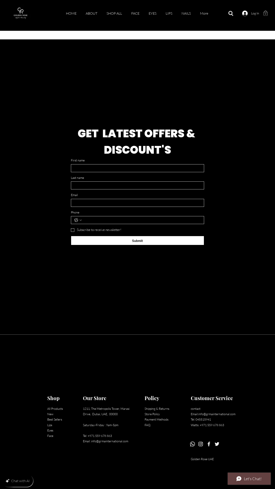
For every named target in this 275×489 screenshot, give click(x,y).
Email (74, 195)
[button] (265, 13)
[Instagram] (201, 444)
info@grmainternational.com (109, 441)
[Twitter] (217, 444)
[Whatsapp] (192, 444)
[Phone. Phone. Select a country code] (78, 220)
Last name (77, 178)
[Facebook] (209, 444)
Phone (75, 212)
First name (78, 160)
